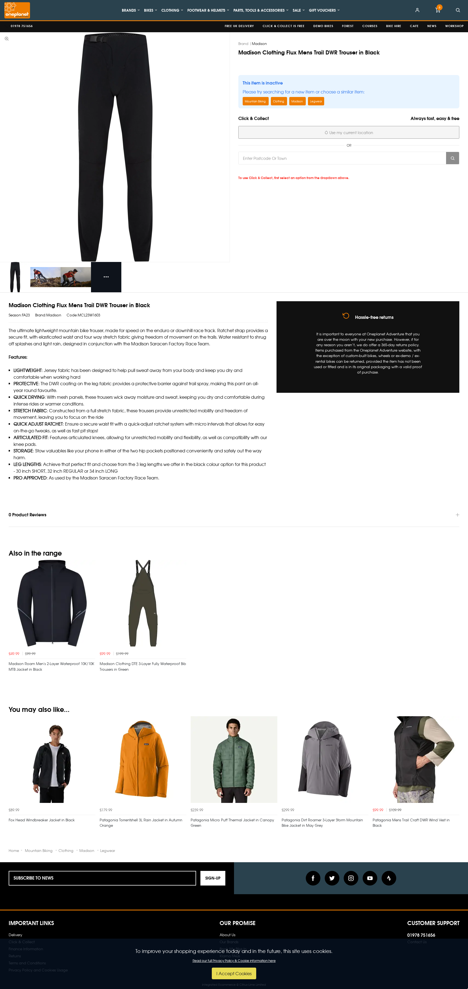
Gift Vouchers (322, 10)
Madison (259, 43)
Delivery (15, 934)
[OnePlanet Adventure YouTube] (370, 878)
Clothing (170, 10)
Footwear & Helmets (206, 10)
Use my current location (350, 132)
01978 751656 (421, 934)
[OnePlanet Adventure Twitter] (332, 878)
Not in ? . (276, 170)
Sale (297, 10)
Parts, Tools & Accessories (259, 10)
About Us (227, 934)
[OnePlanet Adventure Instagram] (351, 878)
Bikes (148, 10)
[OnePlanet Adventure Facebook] (313, 878)
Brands (129, 10)
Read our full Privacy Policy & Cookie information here (234, 960)
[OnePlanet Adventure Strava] (389, 878)
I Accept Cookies (234, 973)
